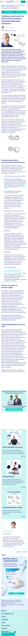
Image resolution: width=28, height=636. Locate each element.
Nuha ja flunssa (8, 476)
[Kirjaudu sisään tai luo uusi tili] (27, 2)
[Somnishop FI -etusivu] (10, 1)
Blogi (7, 5)
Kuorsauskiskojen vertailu (13, 507)
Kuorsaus (12, 5)
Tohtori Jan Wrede (10, 27)
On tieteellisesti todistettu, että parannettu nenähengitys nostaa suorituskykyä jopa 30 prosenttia (13, 271)
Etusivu (3, 5)
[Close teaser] (15, 632)
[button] (1, 2)
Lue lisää (23, 456)
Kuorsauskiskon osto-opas (13, 447)
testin (17, 77)
